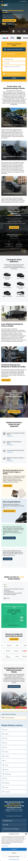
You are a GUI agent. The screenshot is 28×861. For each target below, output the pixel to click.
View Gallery (21, 319)
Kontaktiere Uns (10, 435)
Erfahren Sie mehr (19, 246)
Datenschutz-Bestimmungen (14, 859)
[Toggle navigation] (25, 5)
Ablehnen (14, 852)
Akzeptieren (14, 849)
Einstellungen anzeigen (14, 856)
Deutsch (2, 1)
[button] (26, 834)
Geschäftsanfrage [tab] (11, 53)
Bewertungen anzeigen (14, 238)
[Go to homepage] (4, 4)
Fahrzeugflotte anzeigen (9, 246)
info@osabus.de (24, 1)
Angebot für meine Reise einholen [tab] (14, 49)
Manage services (5, 845)
